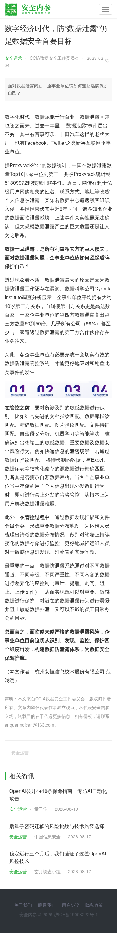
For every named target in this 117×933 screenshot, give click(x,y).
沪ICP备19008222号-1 (76, 914)
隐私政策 (94, 905)
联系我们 (47, 905)
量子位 (40, 809)
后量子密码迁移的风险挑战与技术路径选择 (56, 826)
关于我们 (23, 905)
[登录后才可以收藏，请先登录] (108, 60)
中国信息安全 (47, 836)
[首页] (27, 8)
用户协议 (70, 905)
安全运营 (13, 58)
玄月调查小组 (47, 871)
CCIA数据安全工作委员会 (54, 58)
